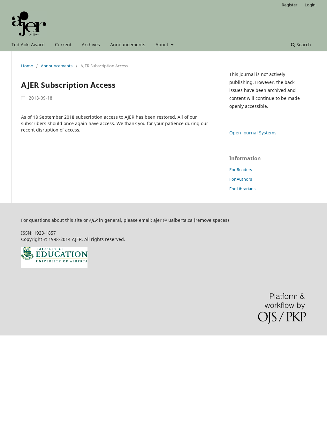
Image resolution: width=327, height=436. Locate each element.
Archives (91, 44)
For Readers (240, 169)
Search (303, 44)
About (163, 44)
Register (289, 5)
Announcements (127, 44)
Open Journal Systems (253, 133)
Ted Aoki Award (28, 44)
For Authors (240, 179)
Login (310, 5)
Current (63, 44)
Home (27, 66)
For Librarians (242, 189)
